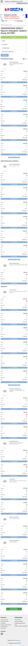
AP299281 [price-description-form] (25, 502)
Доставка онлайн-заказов (6, 624)
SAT (10, 289)
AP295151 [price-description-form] (25, 563)
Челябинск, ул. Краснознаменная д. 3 (12, 18)
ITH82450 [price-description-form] (25, 426)
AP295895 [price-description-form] (25, 371)
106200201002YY (16, 263)
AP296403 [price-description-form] (25, 356)
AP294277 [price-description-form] (25, 397)
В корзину (14, 82)
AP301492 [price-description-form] (25, 245)
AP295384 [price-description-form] (25, 327)
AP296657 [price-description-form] (25, 85)
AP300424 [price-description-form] (25, 187)
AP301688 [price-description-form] (25, 216)
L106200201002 (16, 540)
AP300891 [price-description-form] (25, 202)
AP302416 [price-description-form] (25, 231)
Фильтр (15, 37)
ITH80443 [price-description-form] (25, 272)
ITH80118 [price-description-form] (25, 71)
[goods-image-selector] (5, 64)
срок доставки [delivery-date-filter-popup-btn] (5, 48)
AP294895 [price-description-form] (25, 313)
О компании (3, 623)
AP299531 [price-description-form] (25, 526)
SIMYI (10, 517)
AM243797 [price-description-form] (25, 298)
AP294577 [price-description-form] (25, 450)
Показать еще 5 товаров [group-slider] (14, 259)
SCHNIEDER (12, 441)
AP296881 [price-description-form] (25, 488)
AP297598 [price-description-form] (25, 578)
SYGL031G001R (15, 517)
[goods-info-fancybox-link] (3, 69)
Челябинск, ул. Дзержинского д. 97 (11, 16)
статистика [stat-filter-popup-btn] (5, 44)
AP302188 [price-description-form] (25, 114)
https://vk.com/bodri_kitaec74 (2, 634)
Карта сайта (3, 628)
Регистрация (20, 20)
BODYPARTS (12, 388)
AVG (10, 479)
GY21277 (16, 441)
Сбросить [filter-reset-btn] (4, 55)
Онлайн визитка (4, 626)
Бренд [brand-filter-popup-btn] (3, 40)
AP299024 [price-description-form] (25, 592)
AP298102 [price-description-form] (25, 100)
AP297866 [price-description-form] (25, 173)
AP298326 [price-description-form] (25, 128)
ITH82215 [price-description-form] (25, 412)
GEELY (10, 62)
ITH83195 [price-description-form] (25, 549)
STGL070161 (13, 289)
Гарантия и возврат (19, 621)
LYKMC (11, 540)
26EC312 (13, 479)
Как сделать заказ (4, 619)
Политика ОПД (18, 619)
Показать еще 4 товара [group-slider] (14, 157)
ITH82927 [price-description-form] (25, 464)
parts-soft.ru (17, 640)
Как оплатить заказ (5, 621)
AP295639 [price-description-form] (25, 342)
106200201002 (15, 62)
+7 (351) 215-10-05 (21, 3)
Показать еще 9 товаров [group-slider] (14, 385)
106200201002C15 (16, 164)
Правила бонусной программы (21, 626)
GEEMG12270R (18, 388)
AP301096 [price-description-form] (25, 143)
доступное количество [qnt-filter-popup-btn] (7, 51)
